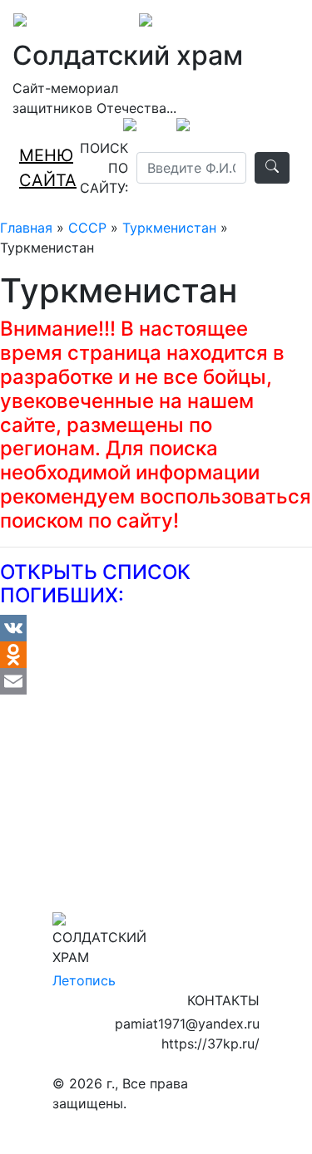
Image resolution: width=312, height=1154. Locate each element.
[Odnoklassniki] (156, 654)
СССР (87, 227)
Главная (26, 227)
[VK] (156, 628)
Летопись (84, 980)
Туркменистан (169, 227)
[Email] (156, 681)
